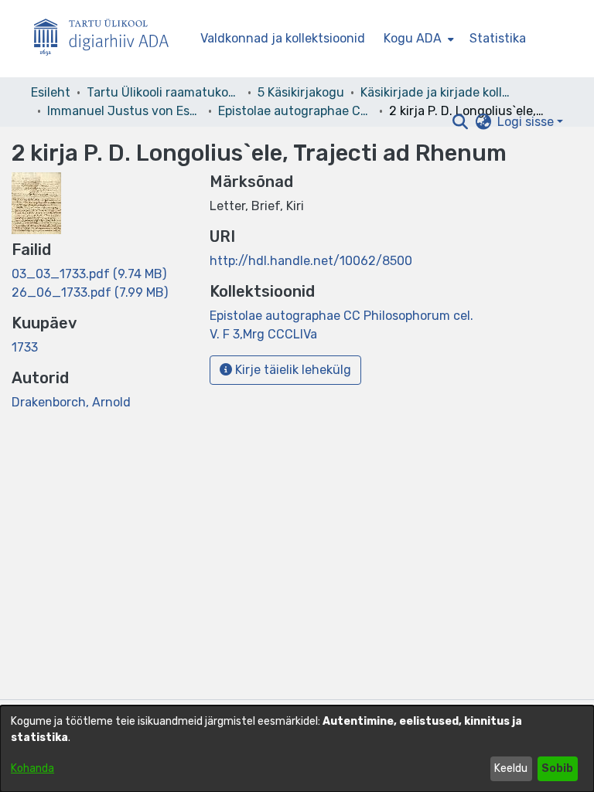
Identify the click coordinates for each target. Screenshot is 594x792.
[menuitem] (417, 38)
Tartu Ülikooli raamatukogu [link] (164, 92)
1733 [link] (25, 347)
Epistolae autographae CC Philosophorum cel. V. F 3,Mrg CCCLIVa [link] (295, 111)
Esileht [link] (50, 92)
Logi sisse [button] (527, 121)
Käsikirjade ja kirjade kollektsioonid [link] (437, 92)
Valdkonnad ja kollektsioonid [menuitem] (282, 38)
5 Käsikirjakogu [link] (301, 92)
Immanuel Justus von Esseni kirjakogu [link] (124, 111)
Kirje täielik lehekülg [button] (291, 369)
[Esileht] (107, 39)
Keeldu (510, 768)
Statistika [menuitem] (497, 38)
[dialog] (297, 748)
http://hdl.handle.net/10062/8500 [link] (311, 260)
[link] (89, 274)
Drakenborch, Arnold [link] (71, 402)
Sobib (557, 768)
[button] (459, 122)
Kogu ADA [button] (413, 38)
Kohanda (32, 768)
